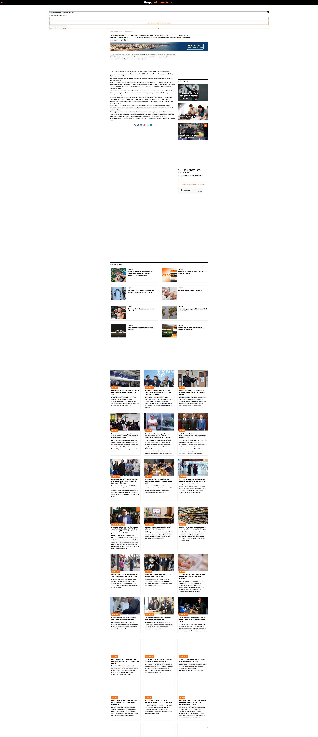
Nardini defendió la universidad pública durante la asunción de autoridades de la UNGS (192, 619)
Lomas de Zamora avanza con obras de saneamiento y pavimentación (192, 660)
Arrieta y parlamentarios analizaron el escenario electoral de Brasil (158, 575)
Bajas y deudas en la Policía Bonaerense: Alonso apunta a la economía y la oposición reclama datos (192, 702)
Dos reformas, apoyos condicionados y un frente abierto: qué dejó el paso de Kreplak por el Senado (124, 481)
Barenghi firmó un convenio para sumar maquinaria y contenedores (158, 618)
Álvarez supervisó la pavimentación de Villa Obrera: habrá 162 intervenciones (124, 575)
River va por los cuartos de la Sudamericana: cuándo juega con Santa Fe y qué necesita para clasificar (189, 96)
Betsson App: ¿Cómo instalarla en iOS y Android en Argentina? (191, 328)
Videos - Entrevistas (118, 524)
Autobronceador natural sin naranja (190, 290)
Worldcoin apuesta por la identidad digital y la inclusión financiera (192, 310)
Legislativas (116, 476)
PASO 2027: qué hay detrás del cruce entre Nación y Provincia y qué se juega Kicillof (192, 392)
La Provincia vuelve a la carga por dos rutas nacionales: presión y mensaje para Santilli (125, 661)
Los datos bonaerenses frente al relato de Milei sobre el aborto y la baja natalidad (192, 576)
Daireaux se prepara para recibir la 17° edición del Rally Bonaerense (158, 528)
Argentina (183, 476)
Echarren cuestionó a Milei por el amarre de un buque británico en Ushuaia (158, 660)
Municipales (149, 387)
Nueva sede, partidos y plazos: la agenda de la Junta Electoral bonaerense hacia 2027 (125, 392)
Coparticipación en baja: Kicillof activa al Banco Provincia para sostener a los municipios (125, 702)
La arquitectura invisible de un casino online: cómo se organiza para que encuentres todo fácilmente (140, 273)
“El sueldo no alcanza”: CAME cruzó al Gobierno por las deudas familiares (189, 116)
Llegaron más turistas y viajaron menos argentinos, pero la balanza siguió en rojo (192, 480)
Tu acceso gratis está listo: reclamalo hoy (189, 171)
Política (114, 387)
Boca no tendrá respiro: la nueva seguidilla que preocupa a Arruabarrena (158, 701)
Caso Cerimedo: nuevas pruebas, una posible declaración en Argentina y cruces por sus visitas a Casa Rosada (157, 435)
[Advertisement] (143, 63)
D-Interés (130, 269)
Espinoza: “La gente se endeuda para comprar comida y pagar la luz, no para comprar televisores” (158, 392)
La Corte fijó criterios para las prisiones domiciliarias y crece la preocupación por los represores (192, 435)
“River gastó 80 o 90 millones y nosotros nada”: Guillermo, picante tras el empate (189, 135)
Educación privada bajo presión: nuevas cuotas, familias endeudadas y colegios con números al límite (124, 435)
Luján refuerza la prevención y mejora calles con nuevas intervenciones (124, 618)
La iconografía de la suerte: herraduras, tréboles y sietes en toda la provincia (141, 291)
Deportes (149, 697)
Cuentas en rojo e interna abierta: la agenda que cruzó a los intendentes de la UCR (158, 481)
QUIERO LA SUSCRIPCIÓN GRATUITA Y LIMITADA (193, 184)
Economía (182, 524)
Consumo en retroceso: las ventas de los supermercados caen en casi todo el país (192, 528)
